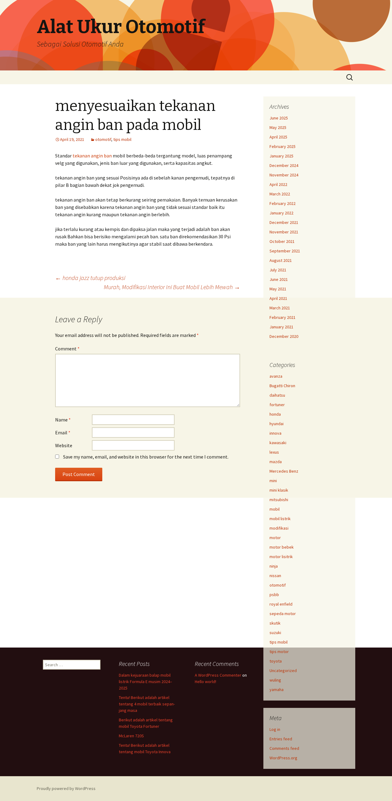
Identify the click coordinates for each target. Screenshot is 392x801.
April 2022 (278, 184)
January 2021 (281, 327)
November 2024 (284, 175)
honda (275, 414)
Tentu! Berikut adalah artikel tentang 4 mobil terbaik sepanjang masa (147, 704)
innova (275, 433)
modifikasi (279, 528)
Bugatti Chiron (282, 385)
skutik (275, 623)
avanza (276, 376)
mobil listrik (280, 518)
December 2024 (284, 165)
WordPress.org (283, 758)
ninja (274, 566)
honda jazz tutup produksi (90, 277)
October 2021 (282, 241)
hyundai (277, 423)
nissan (275, 575)
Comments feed (284, 748)
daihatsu (277, 395)
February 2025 (283, 146)
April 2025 (278, 137)
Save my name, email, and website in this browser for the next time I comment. (145, 457)
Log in (275, 729)
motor (275, 537)
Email (62, 432)
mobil (275, 509)
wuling (275, 680)
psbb (274, 594)
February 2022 (283, 203)
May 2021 (278, 289)
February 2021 (283, 317)
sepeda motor (283, 613)
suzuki (275, 632)
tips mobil (122, 139)
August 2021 (281, 260)
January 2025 (281, 156)
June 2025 (279, 118)
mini (273, 480)
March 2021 (280, 308)
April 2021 (278, 298)
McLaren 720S (131, 736)
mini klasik (279, 490)
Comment (67, 349)
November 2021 (284, 232)
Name (63, 420)
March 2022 (280, 194)
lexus (274, 452)
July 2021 (278, 270)
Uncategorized (283, 670)
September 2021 (285, 251)
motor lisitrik (281, 556)
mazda (276, 461)
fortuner (277, 404)
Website (63, 445)
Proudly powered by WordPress (66, 788)
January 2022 (281, 213)
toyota (276, 661)
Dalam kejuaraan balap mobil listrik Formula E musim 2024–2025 (145, 681)
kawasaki (278, 442)
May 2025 (278, 127)
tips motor (279, 651)
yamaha (277, 689)
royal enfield (281, 604)
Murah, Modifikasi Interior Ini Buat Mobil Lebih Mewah (172, 287)
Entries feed (281, 739)
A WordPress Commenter (218, 675)
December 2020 (284, 336)
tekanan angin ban (92, 156)
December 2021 (284, 222)
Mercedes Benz (284, 471)
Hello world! (205, 681)
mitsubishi (279, 499)
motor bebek (282, 547)
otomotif (103, 139)
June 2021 (279, 279)
